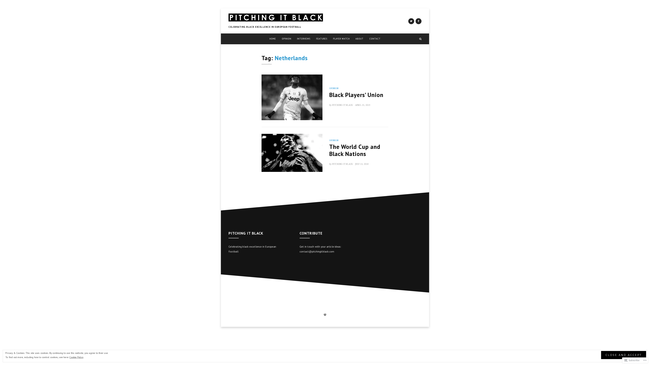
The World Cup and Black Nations (354, 150)
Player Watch (341, 38)
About (359, 38)
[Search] (420, 38)
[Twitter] (411, 21)
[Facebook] (418, 21)
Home (272, 38)
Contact (375, 38)
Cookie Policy (76, 357)
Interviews (303, 38)
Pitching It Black (342, 105)
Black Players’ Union (356, 95)
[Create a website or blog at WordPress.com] (325, 315)
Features (321, 38)
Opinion (286, 38)
